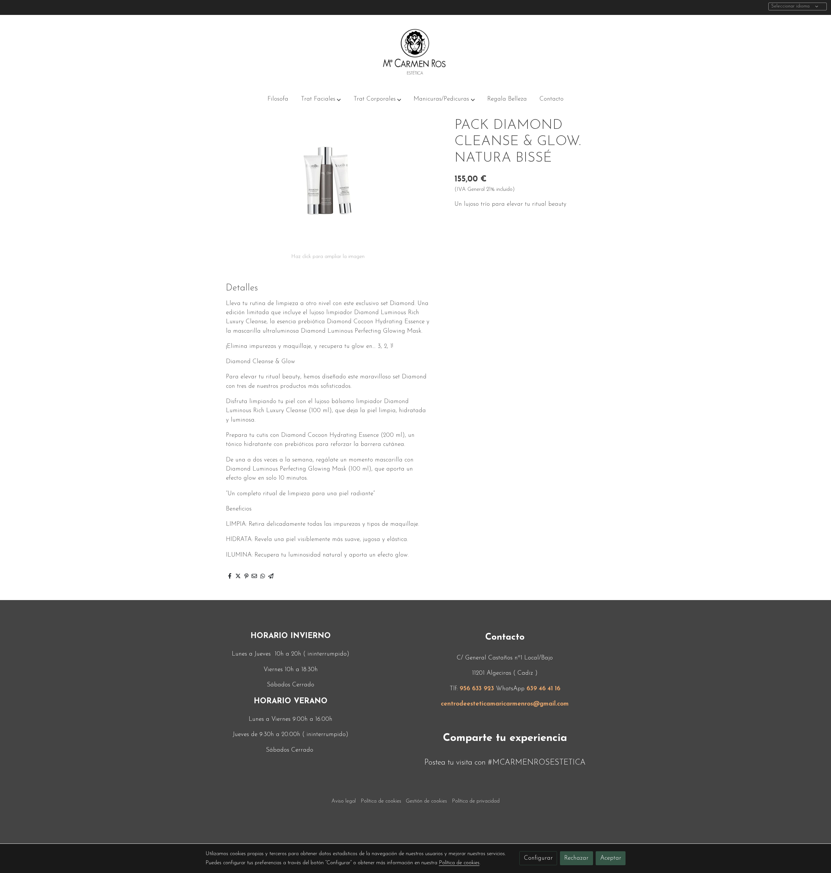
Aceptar (610, 858)
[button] (321, 99)
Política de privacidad (476, 801)
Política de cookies (381, 801)
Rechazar (576, 858)
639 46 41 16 (543, 689)
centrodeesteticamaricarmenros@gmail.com (505, 704)
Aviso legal (343, 801)
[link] (415, 51)
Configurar (538, 858)
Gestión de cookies (426, 801)
